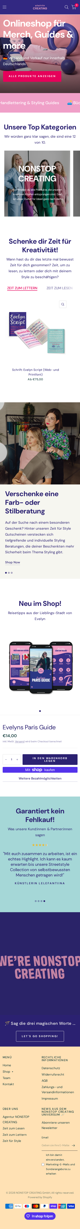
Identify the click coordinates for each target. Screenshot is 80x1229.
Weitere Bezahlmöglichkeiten (40, 770)
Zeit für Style (12, 1141)
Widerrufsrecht (53, 1074)
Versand (20, 732)
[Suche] (66, 7)
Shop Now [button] (12, 554)
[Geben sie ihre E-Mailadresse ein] (73, 1145)
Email (45, 1137)
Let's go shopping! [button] (40, 1036)
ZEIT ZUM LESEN (60, 288)
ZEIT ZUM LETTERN (22, 288)
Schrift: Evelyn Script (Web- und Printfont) (35, 372)
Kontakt (8, 1084)
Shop (6, 1072)
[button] (32, 76)
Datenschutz (51, 1068)
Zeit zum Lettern (15, 1134)
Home (7, 1065)
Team (6, 1078)
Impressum (50, 1098)
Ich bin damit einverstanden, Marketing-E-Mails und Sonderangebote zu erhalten (60, 1164)
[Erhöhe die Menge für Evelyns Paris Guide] (17, 751)
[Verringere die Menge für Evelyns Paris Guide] (6, 751)
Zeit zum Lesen (14, 1128)
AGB (45, 1081)
